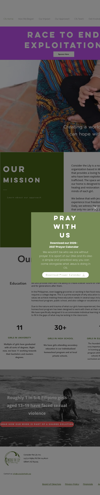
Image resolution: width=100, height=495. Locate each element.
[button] (95, 208)
